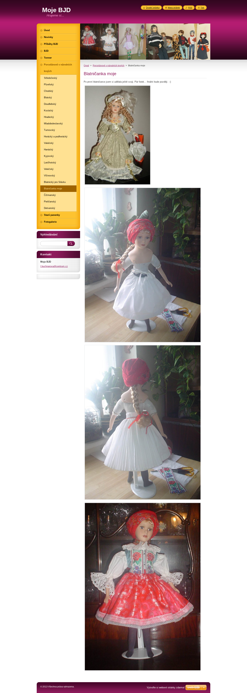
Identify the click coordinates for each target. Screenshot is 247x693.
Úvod (86, 66)
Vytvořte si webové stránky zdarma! (166, 687)
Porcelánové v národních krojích (108, 66)
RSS (190, 8)
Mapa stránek (174, 8)
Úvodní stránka (152, 8)
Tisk (202, 8)
